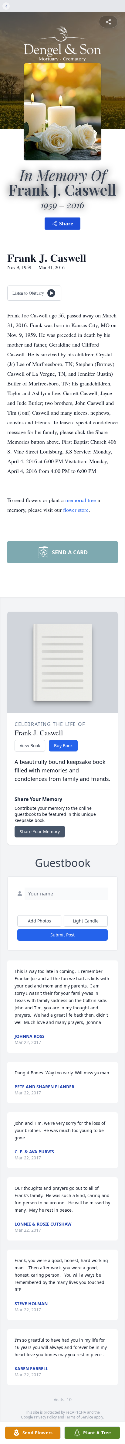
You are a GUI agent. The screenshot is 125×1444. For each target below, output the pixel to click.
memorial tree (80, 500)
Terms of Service (79, 1417)
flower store (76, 509)
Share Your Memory (40, 831)
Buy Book (63, 745)
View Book (30, 745)
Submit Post (62, 935)
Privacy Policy (45, 1417)
